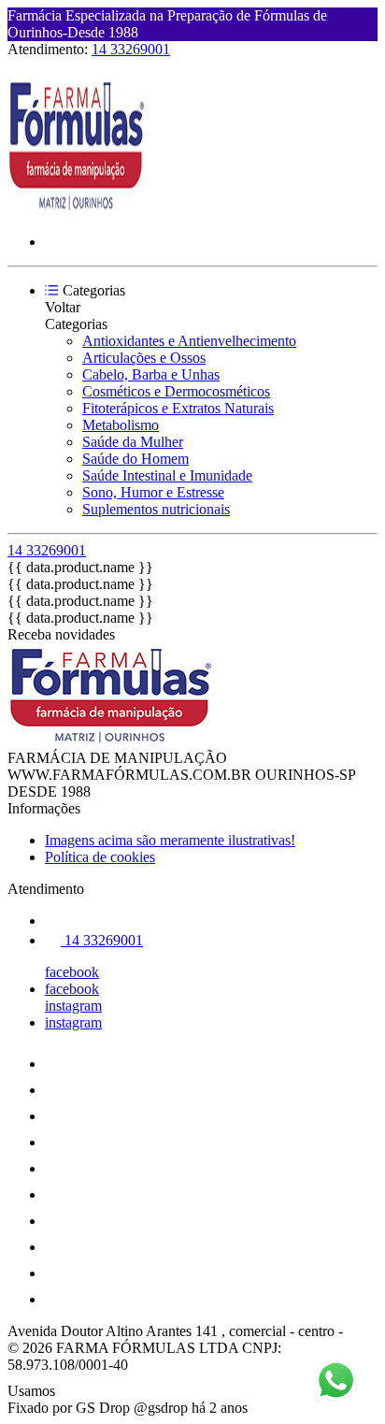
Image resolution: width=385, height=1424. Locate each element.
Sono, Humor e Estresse (153, 492)
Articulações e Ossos (144, 358)
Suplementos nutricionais (156, 509)
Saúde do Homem (135, 459)
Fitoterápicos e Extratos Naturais (178, 408)
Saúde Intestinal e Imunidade (167, 475)
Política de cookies (100, 857)
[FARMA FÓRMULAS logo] (77, 210)
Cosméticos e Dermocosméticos (176, 391)
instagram (73, 1006)
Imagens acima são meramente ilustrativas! (170, 840)
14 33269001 (131, 49)
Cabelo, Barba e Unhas (151, 374)
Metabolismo (120, 425)
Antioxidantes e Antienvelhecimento (189, 341)
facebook (72, 972)
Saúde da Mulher (132, 442)
